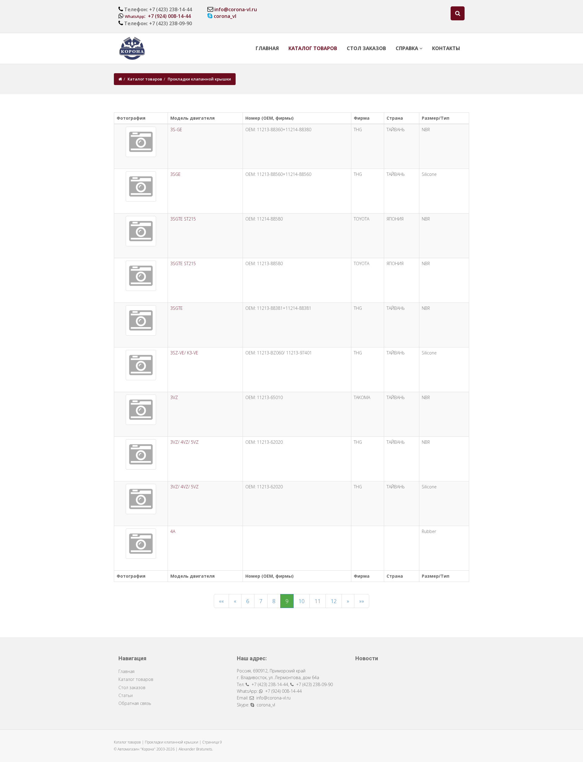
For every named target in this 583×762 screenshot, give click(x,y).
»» (361, 601)
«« (221, 601)
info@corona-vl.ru (235, 9)
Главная (267, 48)
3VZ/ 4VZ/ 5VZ (184, 442)
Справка (407, 48)
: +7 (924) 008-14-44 (158, 16)
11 (318, 601)
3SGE (175, 174)
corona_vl (225, 16)
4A (172, 531)
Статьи (125, 695)
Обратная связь (134, 703)
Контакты (446, 48)
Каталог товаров (312, 48)
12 (334, 601)
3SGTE (176, 308)
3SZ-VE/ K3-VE (184, 353)
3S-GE (176, 129)
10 (301, 601)
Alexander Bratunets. (196, 749)
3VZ (174, 397)
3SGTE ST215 (183, 219)
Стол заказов (366, 48)
